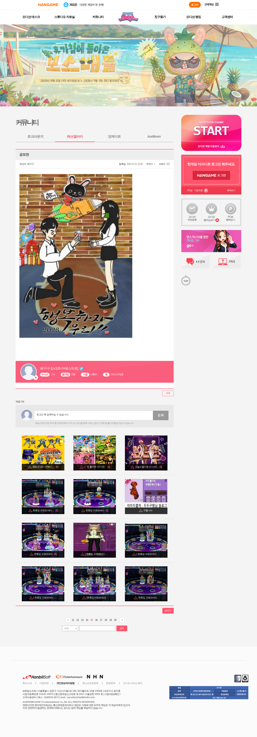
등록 (160, 415)
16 (96, 620)
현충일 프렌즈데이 (97, 510)
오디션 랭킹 (193, 16)
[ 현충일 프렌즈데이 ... (96, 554)
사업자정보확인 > (113, 694)
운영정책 (110, 683)
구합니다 (148, 510)
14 (87, 620)
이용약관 (44, 683)
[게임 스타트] (211, 128)
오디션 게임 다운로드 (211, 146)
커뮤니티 (98, 16)
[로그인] (195, 5)
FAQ (226, 261)
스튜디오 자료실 (64, 16)
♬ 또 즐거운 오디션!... (97, 466)
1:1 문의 (195, 261)
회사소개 (27, 683)
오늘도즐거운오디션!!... (148, 466)
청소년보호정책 (90, 683)
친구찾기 (160, 16)
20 (115, 620)
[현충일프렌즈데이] (96, 597)
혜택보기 (231, 190)
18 (106, 620)
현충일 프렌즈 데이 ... (45, 510)
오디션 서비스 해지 (132, 683)
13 (82, 620)
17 (101, 620)
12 (77, 620)
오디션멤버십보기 (209, 218)
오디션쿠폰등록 (192, 218)
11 (73, 620)
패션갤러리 (75, 136)
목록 (168, 393)
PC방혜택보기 (230, 218)
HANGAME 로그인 (211, 175)
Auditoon (154, 136)
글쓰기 (168, 610)
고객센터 (227, 16)
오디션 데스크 (31, 16)
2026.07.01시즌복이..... (45, 466)
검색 (122, 628)
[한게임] (48, 4)
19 (110, 620)
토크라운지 (35, 136)
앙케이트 (114, 136)
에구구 (30, 164)
